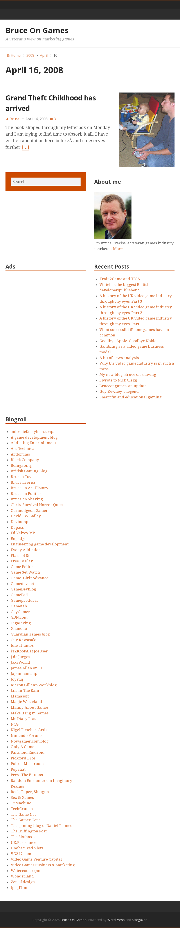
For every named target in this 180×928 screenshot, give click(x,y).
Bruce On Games (36, 30)
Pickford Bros (23, 758)
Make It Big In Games (30, 713)
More (118, 249)
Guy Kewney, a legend (119, 391)
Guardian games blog (30, 634)
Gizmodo (19, 628)
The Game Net (23, 814)
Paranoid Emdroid (28, 752)
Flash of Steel (23, 555)
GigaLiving (21, 623)
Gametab (19, 606)
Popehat (18, 769)
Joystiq (17, 679)
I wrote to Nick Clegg (118, 380)
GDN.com (19, 617)
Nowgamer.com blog (30, 741)
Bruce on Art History (29, 488)
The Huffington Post (29, 831)
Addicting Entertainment (33, 443)
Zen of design (23, 882)
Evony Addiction (26, 550)
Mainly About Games (30, 707)
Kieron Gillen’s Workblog (34, 685)
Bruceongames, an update (122, 386)
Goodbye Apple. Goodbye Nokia (128, 341)
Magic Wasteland (26, 701)
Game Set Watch (25, 572)
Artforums (20, 454)
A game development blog (34, 437)
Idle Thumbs (22, 645)
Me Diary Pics (23, 718)
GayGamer (20, 612)
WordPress (116, 919)
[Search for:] (46, 182)
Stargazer (139, 919)
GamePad (19, 595)
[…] (25, 147)
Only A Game (22, 747)
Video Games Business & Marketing (43, 865)
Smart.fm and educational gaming (130, 397)
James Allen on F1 (27, 668)
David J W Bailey (26, 516)
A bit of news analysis (119, 358)
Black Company (25, 460)
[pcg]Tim (19, 887)
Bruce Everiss (23, 482)
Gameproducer (24, 600)
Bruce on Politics (26, 493)
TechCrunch (22, 808)
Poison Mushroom (27, 763)
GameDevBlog (23, 589)
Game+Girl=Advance (29, 578)
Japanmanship (24, 673)
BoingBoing (21, 465)
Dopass (17, 527)
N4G (14, 724)
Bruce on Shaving (27, 499)
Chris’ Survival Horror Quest (37, 505)
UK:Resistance (23, 842)
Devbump (19, 521)
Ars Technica (22, 448)
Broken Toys (22, 476)
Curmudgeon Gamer (29, 510)
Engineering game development (39, 544)
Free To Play (22, 561)
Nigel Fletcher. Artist (30, 730)
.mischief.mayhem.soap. (32, 431)
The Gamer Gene (26, 820)
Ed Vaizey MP (23, 533)
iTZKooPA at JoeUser (29, 651)
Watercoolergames (28, 870)
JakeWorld (20, 662)
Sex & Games (22, 797)
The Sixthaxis (23, 837)
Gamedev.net (22, 583)
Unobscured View (27, 848)
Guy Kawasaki (24, 640)
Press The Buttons (27, 775)
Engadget (19, 538)
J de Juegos (20, 657)
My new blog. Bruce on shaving (127, 374)
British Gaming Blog (29, 471)
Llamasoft (20, 696)
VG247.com (21, 854)
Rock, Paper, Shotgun (30, 792)
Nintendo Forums (26, 735)
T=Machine (21, 803)
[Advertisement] (38, 342)
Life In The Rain (25, 690)
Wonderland (22, 876)
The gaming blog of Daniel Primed (42, 825)
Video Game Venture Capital (36, 859)
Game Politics (23, 567)
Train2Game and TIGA (119, 279)
